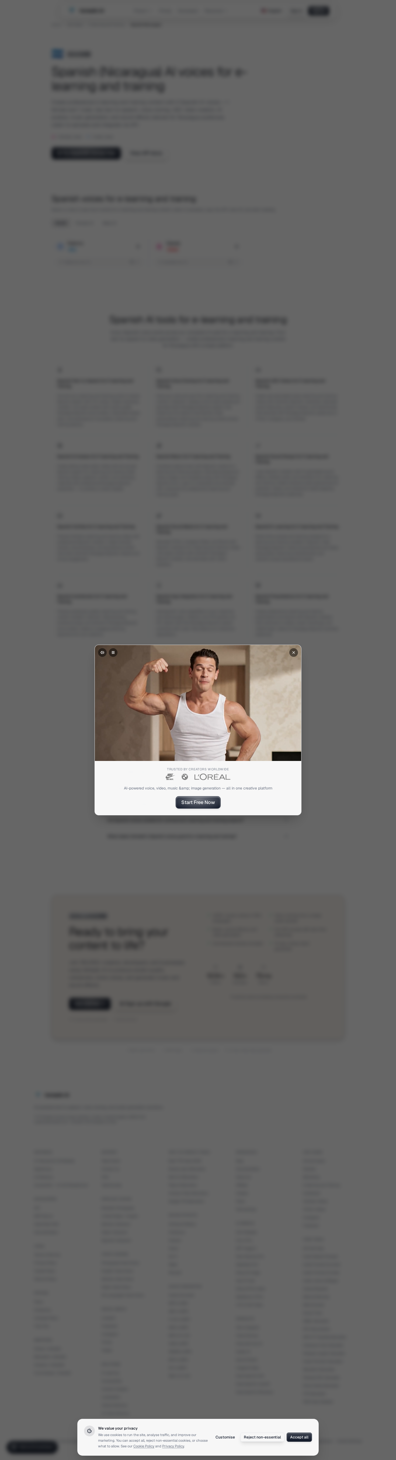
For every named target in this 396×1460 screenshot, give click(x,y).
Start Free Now (198, 802)
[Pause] (113, 652)
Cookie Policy (143, 1446)
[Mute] (102, 652)
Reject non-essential (262, 1437)
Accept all (299, 1437)
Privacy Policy (173, 1446)
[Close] (293, 652)
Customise (225, 1437)
